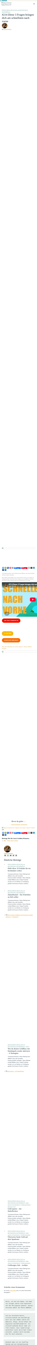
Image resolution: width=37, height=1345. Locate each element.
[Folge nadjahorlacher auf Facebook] (5, 855)
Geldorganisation (25, 1204)
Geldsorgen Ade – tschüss (18, 1265)
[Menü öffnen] (34, 3)
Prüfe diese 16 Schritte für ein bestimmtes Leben (19, 869)
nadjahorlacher (7, 29)
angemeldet (12, 1290)
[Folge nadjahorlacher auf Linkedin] (13, 855)
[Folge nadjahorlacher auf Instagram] (8, 855)
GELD (27, 1046)
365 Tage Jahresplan (11, 620)
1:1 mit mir (7, 633)
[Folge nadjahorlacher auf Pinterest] (16, 855)
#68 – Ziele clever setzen (11, 840)
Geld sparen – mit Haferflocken (14, 1210)
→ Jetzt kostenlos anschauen (18, 824)
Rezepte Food (11, 1206)
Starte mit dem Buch (11, 640)
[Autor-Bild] (18, 25)
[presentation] (19, 978)
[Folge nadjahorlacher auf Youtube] (10, 855)
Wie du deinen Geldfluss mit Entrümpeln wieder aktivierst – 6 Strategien (19, 1051)
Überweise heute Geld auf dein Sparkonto (18, 1238)
